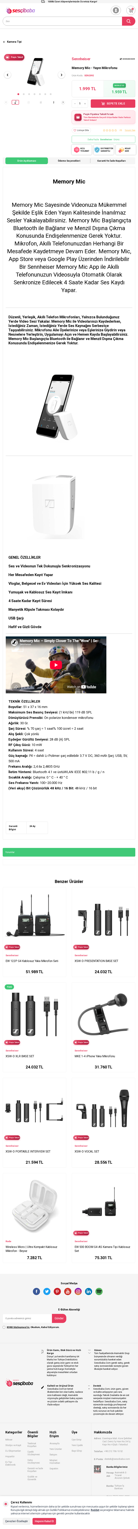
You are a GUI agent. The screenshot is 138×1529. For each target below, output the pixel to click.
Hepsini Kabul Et (44, 1521)
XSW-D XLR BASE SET (20, 1056)
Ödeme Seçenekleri (69, 160)
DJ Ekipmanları (13, 1450)
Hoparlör (10, 1456)
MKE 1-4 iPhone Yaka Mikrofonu (95, 1056)
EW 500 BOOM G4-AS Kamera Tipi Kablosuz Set (102, 1249)
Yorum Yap (130, 130)
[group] (34, 72)
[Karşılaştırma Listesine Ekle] (61, 891)
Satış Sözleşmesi (33, 1461)
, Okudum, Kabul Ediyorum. (33, 1327)
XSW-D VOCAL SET (87, 1151)
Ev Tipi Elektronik (10, 1463)
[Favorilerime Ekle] (61, 896)
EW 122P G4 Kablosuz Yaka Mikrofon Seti (32, 961)
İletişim (53, 1454)
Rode (8, 1241)
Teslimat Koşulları (31, 1444)
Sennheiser (81, 59)
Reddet (95, 1510)
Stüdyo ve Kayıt (13, 1445)
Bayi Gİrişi (77, 1450)
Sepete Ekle (116, 103)
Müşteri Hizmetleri (55, 1461)
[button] (18, 94)
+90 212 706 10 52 (113, 1451)
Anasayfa (54, 1443)
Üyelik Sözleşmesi (33, 1453)
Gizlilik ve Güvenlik (32, 1478)
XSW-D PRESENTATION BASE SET (96, 961)
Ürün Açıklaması (26, 160)
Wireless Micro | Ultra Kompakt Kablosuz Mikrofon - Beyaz (31, 1249)
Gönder (59, 1318)
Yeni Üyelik (77, 1445)
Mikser (8, 1439)
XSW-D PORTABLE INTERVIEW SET (28, 1151)
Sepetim (54, 1468)
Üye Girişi (76, 1439)
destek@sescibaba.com (117, 1459)
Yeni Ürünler (56, 1449)
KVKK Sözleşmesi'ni (18, 1327)
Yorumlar (10, 852)
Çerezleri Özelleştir (16, 1521)
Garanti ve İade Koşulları (111, 160)
